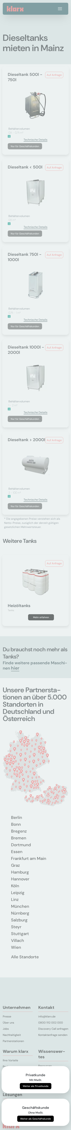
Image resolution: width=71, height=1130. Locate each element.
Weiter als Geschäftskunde (35, 1118)
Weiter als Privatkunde (35, 1086)
